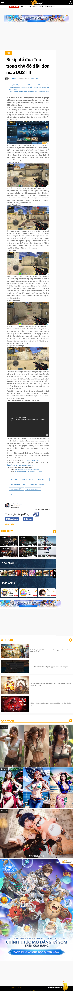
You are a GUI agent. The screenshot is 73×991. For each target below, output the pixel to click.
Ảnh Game (7, 720)
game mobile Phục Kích (18, 484)
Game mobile (5, 548)
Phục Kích (14, 479)
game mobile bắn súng (37, 484)
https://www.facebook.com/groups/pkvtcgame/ (28, 471)
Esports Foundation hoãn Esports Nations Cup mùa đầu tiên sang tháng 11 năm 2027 (48, 556)
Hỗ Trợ (20, 988)
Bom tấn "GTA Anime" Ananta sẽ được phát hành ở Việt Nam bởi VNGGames (48, 545)
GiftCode (7, 640)
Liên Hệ (13, 988)
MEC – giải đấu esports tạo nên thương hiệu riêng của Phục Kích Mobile (29, 91)
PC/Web (4, 537)
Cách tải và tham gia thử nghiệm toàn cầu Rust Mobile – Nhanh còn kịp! (9, 556)
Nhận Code (51, 651)
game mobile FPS (16, 489)
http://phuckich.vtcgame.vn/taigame (20, 465)
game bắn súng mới (32, 489)
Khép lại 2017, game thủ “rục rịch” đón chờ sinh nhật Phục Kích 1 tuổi (29, 85)
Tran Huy (13, 78)
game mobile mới (16, 494)
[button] (54, 575)
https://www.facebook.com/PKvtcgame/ (27, 469)
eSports (42, 548)
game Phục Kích (42, 479)
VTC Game (17, 506)
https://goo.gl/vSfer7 (31, 460)
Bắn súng (19, 504)
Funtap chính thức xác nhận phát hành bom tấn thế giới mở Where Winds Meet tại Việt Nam (10, 545)
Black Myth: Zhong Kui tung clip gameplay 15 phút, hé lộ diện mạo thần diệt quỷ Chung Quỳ (29, 545)
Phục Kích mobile (27, 479)
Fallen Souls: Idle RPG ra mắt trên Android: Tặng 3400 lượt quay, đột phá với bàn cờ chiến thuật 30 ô (29, 556)
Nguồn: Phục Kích (36, 78)
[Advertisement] (36, 37)
